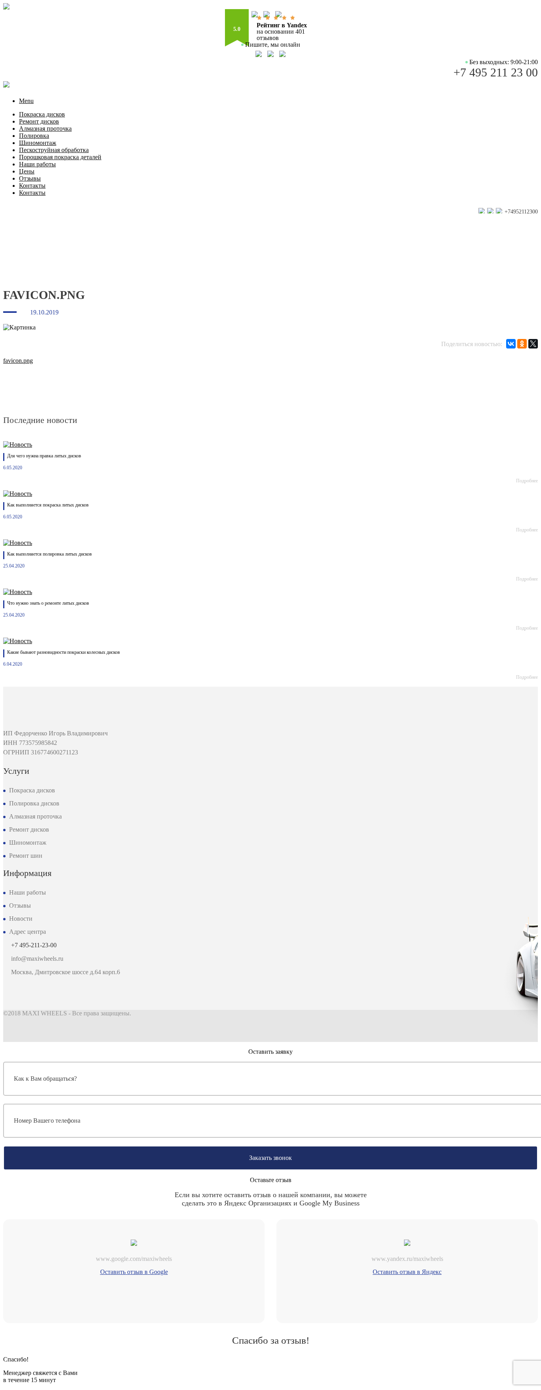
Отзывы (30, 178)
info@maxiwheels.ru (37, 958)
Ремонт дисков (39, 121)
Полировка (34, 135)
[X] (533, 343)
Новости (20, 918)
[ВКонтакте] (511, 343)
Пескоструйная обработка (54, 150)
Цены (26, 171)
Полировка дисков (34, 803)
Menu (26, 100)
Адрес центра (27, 931)
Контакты (32, 185)
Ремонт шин (25, 855)
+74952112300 (520, 212)
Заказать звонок (270, 1157)
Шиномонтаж (37, 142)
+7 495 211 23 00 (495, 72)
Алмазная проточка (45, 128)
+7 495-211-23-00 (34, 945)
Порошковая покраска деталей (60, 157)
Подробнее (527, 481)
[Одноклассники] (522, 343)
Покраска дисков (42, 114)
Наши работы (37, 164)
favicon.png (18, 360)
